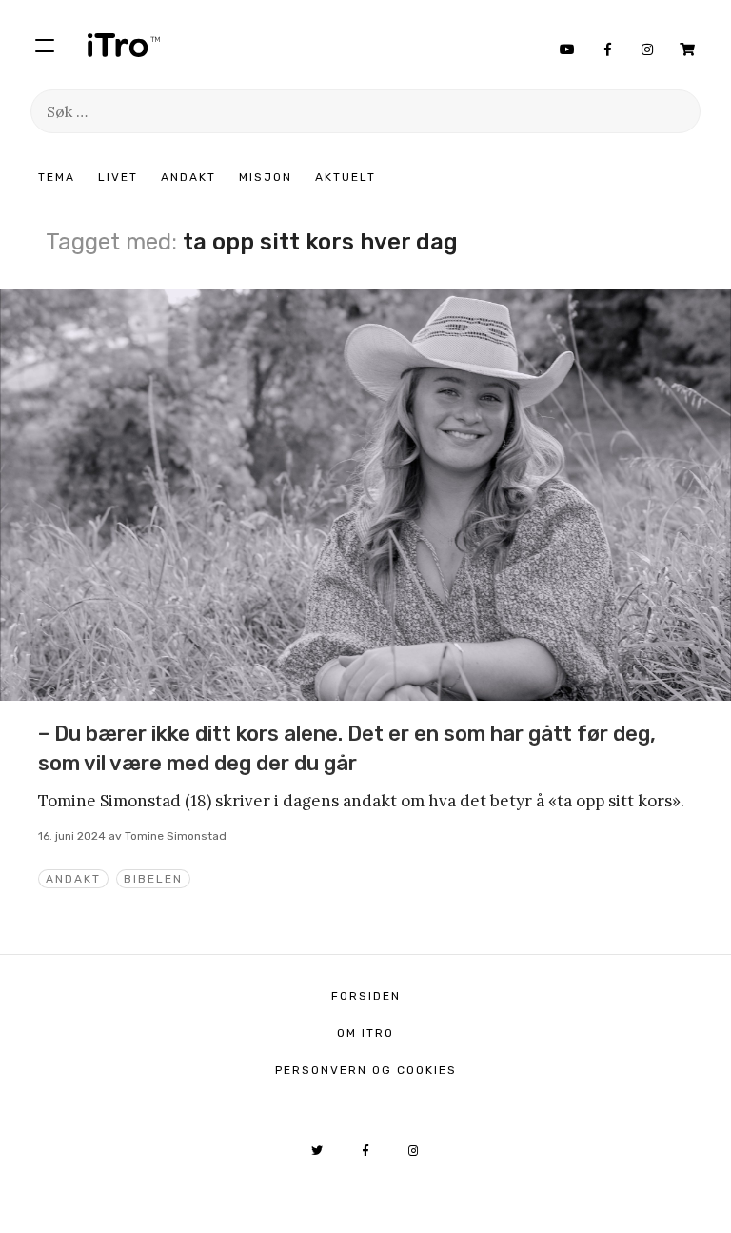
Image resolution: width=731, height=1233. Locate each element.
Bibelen (153, 878)
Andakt (188, 177)
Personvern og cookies (366, 1070)
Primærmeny (44, 44)
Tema (56, 177)
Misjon (265, 177)
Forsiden (366, 996)
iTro (124, 44)
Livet (118, 177)
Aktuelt (345, 177)
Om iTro (365, 1033)
